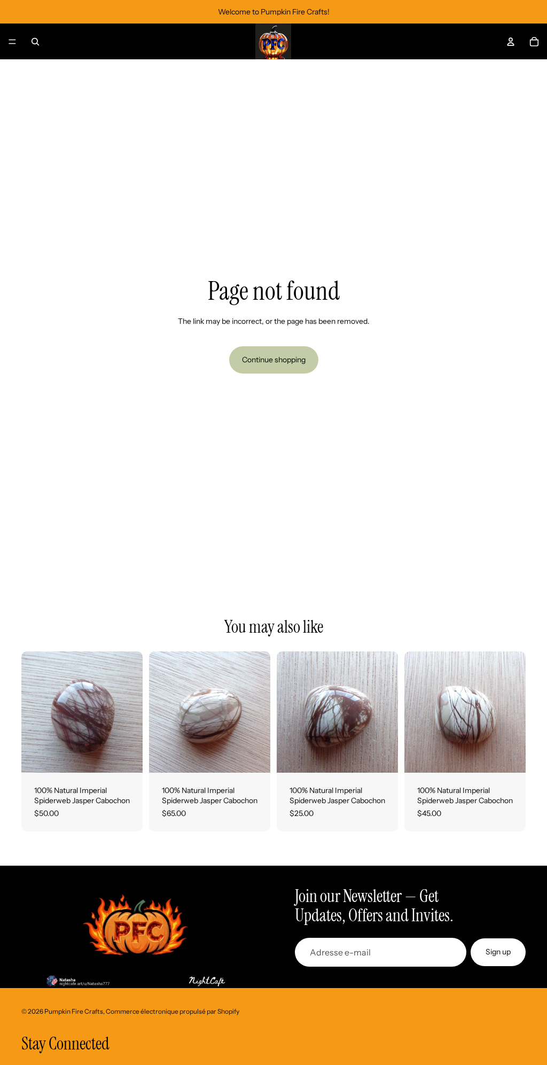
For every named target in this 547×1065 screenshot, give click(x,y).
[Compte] (510, 41)
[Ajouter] (126, 756)
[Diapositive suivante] (131, 712)
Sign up (498, 952)
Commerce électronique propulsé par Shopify (172, 1011)
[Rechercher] (35, 41)
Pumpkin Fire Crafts (73, 1011)
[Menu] (12, 41)
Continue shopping (274, 359)
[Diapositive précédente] (33, 712)
